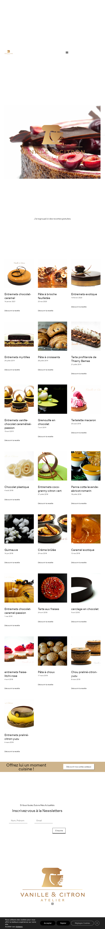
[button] (67, 52)
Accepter (48, 923)
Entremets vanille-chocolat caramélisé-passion (18, 424)
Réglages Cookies (82, 923)
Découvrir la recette (12, 311)
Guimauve (11, 550)
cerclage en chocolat (84, 609)
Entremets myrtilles (17, 357)
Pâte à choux (46, 672)
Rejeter (63, 923)
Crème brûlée (47, 550)
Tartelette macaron (83, 420)
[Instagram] (52, 903)
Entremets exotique (84, 294)
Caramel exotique (82, 550)
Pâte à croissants (49, 357)
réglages (19, 927)
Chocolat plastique (16, 487)
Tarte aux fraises (48, 609)
